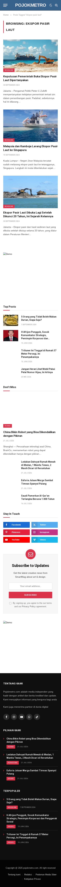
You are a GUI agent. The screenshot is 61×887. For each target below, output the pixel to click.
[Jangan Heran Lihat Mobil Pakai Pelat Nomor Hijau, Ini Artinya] (10, 372)
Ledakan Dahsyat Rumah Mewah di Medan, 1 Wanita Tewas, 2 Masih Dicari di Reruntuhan (38, 465)
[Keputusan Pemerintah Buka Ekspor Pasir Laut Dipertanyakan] (30, 55)
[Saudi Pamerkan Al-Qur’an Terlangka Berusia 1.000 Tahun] (10, 499)
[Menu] (5, 5)
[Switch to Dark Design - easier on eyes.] (51, 5)
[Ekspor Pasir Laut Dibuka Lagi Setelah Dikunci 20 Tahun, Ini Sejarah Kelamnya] (30, 192)
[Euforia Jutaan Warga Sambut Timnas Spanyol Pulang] (10, 484)
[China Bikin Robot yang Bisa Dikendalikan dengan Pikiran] (30, 411)
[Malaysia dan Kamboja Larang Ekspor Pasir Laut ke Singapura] (30, 126)
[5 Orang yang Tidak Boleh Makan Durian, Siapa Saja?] (10, 320)
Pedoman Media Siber (46, 874)
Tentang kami (14, 874)
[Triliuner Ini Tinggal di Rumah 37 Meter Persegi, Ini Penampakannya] (10, 354)
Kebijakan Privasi (32, 879)
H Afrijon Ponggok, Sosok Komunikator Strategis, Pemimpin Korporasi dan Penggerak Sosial (32, 818)
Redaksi (28, 874)
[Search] (56, 5)
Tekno (8, 426)
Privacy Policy (29, 606)
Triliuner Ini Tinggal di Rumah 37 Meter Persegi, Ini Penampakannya (38, 353)
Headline (9, 70)
